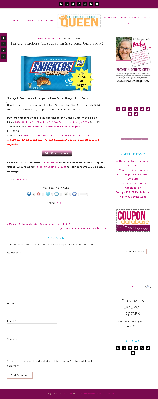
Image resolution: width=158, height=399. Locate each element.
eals (55, 162)
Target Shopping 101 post (50, 166)
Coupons (51, 38)
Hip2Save (23, 179)
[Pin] (63, 203)
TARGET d (47, 162)
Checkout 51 (41, 38)
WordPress (102, 394)
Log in (111, 394)
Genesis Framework (85, 394)
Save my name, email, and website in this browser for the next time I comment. (49, 363)
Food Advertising (138, 287)
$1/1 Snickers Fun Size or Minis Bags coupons (54, 126)
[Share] (56, 203)
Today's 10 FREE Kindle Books (133, 192)
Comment (14, 252)
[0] (3, 103)
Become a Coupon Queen (79, 20)
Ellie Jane (67, 394)
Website (12, 339)
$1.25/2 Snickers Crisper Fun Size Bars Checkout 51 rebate (56, 135)
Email (11, 321)
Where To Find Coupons (133, 170)
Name (11, 303)
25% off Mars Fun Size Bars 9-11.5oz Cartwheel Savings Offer (52, 122)
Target (59, 38)
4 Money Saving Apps (133, 196)
